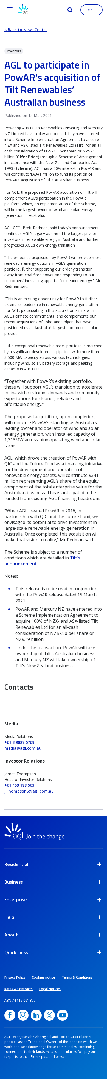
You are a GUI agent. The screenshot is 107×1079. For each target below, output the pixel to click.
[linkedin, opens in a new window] (36, 1015)
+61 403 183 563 (19, 785)
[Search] (70, 10)
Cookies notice (43, 977)
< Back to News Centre (25, 29)
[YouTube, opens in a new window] (62, 1015)
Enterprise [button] (15, 900)
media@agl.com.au (22, 748)
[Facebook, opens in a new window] (9, 1015)
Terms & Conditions (77, 977)
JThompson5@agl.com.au (29, 791)
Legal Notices (50, 989)
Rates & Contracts (18, 989)
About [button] (11, 935)
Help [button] (9, 917)
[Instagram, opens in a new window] (23, 1015)
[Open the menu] (9, 9)
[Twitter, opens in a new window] (49, 1015)
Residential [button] (16, 864)
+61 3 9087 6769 (19, 742)
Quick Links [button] (16, 952)
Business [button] (13, 882)
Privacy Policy (14, 977)
